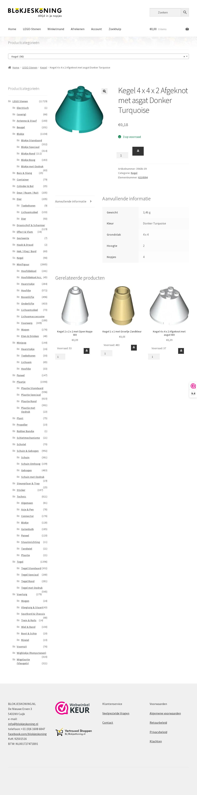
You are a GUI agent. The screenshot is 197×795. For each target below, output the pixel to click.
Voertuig (22, 594)
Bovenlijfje (27, 297)
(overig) (21, 114)
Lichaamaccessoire (32, 316)
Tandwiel (26, 548)
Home (12, 29)
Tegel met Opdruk (32, 587)
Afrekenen (77, 29)
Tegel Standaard (31, 568)
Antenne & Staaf (27, 120)
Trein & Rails (28, 620)
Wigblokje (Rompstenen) (31, 653)
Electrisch (23, 108)
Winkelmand (56, 29)
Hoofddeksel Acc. (31, 277)
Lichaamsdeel (29, 212)
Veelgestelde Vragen (115, 713)
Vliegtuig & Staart (32, 607)
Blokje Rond (28, 153)
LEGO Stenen (29, 67)
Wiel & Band (28, 627)
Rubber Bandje (25, 431)
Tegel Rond (27, 581)
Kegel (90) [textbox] (97, 56)
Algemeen (27, 503)
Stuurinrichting (30, 542)
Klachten (156, 741)
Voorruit (22, 646)
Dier (19, 199)
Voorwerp (27, 323)
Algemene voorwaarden (165, 713)
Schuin (25, 457)
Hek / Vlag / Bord (26, 251)
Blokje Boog (28, 160)
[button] (104, 91)
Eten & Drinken (30, 336)
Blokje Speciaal (30, 147)
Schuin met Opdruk (32, 477)
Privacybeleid (158, 732)
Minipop (21, 342)
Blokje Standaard (31, 140)
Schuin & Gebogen (28, 451)
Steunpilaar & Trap (28, 483)
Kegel (43, 67)
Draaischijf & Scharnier (31, 225)
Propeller (22, 424)
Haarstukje (27, 284)
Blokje (20, 134)
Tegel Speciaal (30, 574)
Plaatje (21, 382)
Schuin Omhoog (30, 463)
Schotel (21, 444)
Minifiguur (23, 264)
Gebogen (26, 470)
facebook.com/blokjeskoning (27, 734)
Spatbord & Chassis (33, 613)
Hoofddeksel (28, 271)
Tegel (20, 561)
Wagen (25, 601)
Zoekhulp (115, 29)
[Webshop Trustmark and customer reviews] (72, 708)
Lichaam (26, 362)
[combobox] (98, 56)
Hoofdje (26, 290)
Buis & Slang (24, 173)
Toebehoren (28, 205)
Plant (20, 418)
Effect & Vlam (25, 232)
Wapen (25, 329)
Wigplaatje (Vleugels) (23, 661)
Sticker (21, 490)
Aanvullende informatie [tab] (70, 201)
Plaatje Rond (29, 401)
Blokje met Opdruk (32, 166)
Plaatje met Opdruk (28, 409)
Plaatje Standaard (32, 388)
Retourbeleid (158, 722)
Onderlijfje (27, 303)
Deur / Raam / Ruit (27, 192)
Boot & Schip (29, 633)
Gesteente (23, 238)
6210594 (143, 177)
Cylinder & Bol (25, 186)
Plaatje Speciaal (31, 394)
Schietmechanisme (28, 437)
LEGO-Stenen (32, 29)
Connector (27, 516)
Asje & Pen (27, 509)
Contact (107, 722)
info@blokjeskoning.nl (23, 724)
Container (23, 179)
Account (96, 29)
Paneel (21, 375)
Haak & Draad (25, 244)
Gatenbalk (27, 529)
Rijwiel (25, 640)
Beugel (21, 127)
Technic (21, 496)
